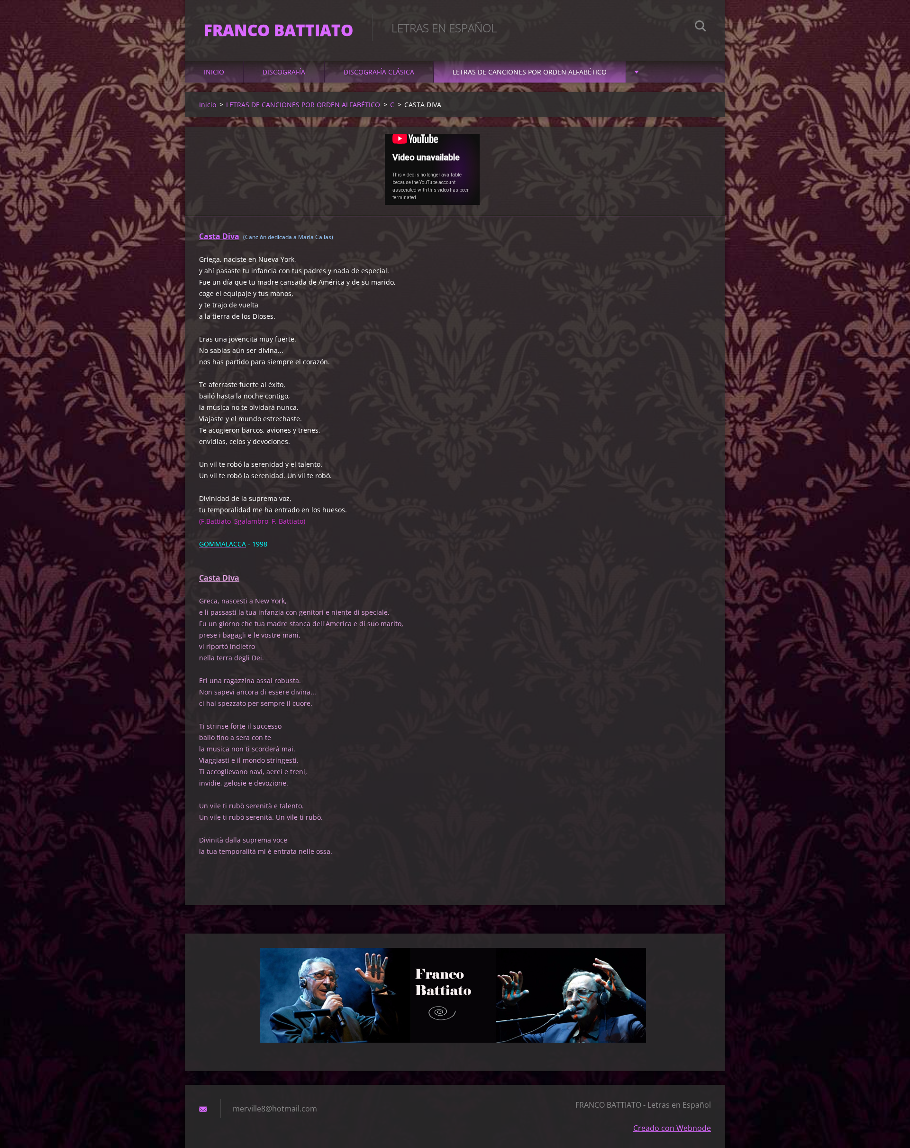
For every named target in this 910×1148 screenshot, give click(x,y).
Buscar (700, 27)
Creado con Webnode (672, 1128)
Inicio (214, 71)
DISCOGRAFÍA (284, 71)
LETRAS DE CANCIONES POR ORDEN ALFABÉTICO (530, 71)
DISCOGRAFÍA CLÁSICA (379, 71)
